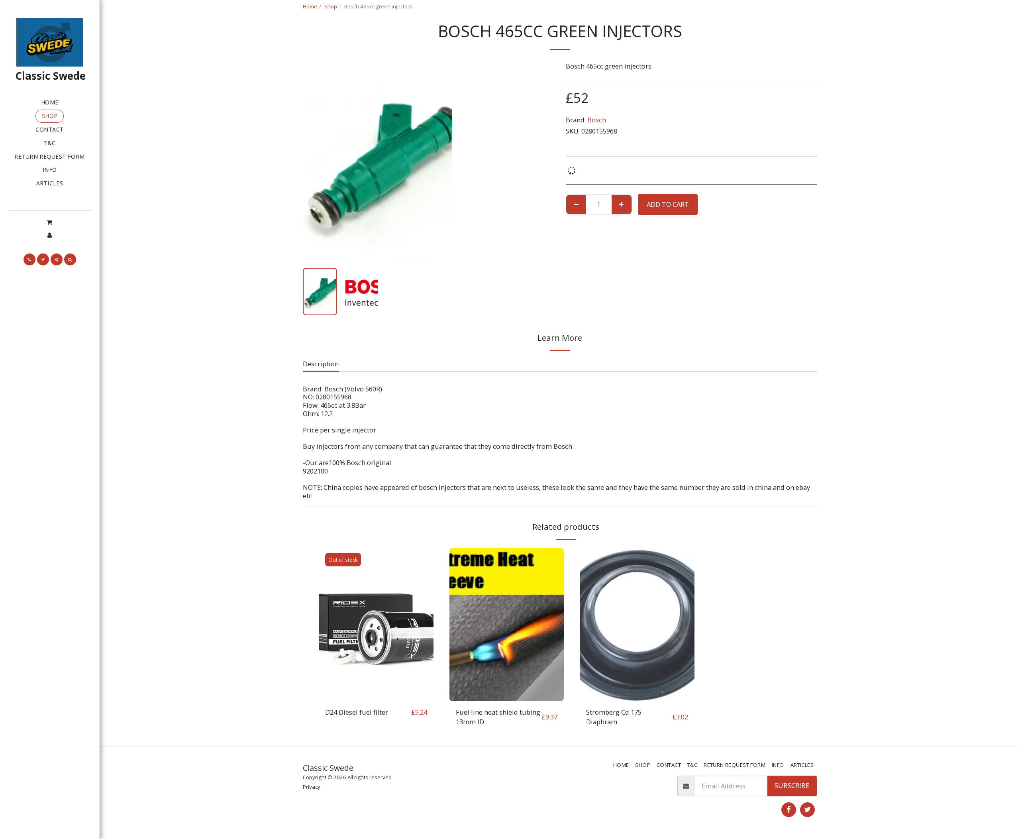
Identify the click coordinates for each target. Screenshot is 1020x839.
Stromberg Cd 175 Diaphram (613, 717)
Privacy (311, 786)
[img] (376, 624)
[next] (439, 162)
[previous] (315, 162)
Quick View (376, 697)
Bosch (596, 119)
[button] (49, 222)
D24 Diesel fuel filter (356, 712)
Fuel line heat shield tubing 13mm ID (498, 717)
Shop (330, 6)
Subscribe (792, 785)
